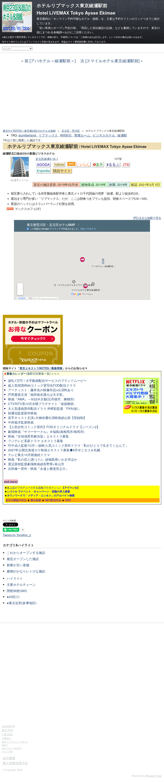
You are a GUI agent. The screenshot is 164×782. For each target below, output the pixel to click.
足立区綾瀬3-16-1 (47, 159)
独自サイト (62, 171)
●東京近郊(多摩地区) (21, 603)
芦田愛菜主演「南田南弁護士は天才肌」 (37, 394)
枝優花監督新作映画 (22, 413)
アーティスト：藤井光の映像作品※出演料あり (41, 390)
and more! (11, 481)
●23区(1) (13, 596)
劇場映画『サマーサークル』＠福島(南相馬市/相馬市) (46, 431)
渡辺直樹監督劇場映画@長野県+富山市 (36, 464)
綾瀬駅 (122, 135)
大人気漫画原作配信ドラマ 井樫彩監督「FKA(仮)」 (44, 408)
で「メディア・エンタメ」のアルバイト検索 (41, 495)
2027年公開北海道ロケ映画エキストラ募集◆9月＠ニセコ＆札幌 (54, 450)
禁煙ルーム (82, 135)
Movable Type (153, 776)
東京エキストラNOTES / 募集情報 (41, 368)
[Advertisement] (82, 96)
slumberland (27, 135)
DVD (68, 500)
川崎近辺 (6, 738)
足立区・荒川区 (71, 131)
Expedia (43, 171)
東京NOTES (11, 748)
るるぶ (114, 165)
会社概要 (9, 758)
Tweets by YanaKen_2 (17, 535)
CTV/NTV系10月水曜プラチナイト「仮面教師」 (42, 403)
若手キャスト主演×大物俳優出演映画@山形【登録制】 (47, 417)
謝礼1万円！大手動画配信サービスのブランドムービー (47, 380)
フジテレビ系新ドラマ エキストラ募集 (35, 441)
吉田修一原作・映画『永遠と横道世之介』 (38, 468)
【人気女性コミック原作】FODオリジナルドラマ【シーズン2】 (54, 427)
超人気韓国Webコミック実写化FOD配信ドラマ (42, 385)
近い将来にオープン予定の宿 (57, 28)
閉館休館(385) (17, 590)
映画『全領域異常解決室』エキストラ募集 (38, 436)
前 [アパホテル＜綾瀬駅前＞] (50, 60)
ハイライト (15, 578)
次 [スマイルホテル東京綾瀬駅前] (109, 60)
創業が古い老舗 (18, 565)
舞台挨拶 (36, 500)
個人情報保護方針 (15, 763)
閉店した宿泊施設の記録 (96, 28)
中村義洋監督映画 (21, 422)
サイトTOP (7, 751)
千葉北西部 (7, 734)
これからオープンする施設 (26, 552)
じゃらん (82, 165)
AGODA (43, 165)
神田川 (5, 745)
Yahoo (59, 165)
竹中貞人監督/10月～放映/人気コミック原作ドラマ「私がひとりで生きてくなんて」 (68, 445)
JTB (126, 165)
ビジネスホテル (104, 135)
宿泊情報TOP (8, 726)
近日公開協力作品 (16, 500)
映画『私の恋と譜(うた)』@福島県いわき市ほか (42, 459)
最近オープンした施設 (23, 558)
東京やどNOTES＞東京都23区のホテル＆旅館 (29, 131)
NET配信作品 (53, 500)
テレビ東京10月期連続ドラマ (29, 454)
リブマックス (48, 135)
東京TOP (7, 730)
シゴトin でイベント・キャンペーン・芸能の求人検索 (38, 491)
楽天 (99, 165)
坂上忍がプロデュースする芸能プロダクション (43, 487)
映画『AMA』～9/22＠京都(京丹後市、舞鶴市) (41, 399)
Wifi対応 (66, 135)
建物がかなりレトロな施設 (26, 571)
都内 (15, 741)
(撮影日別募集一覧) (27, 373)
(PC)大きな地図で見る (147, 218)
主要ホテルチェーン (21, 584)
